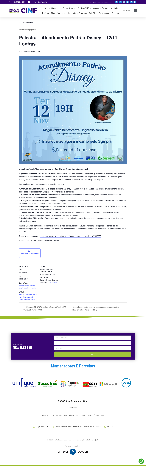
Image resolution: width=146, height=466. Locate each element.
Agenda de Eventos (100, 8)
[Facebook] (116, 2)
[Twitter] (131, 2)
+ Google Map (52, 283)
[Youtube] (127, 2)
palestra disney (24, 286)
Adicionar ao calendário (30, 253)
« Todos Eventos (26, 22)
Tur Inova (115, 13)
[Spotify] (134, 2)
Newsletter (61, 13)
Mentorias (115, 8)
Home (44, 8)
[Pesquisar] (135, 10)
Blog (53, 13)
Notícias (45, 13)
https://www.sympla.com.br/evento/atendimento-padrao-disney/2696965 (70, 236)
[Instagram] (120, 2)
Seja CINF (92, 13)
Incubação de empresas (77, 13)
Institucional (53, 8)
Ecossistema (68, 8)
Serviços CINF (83, 8)
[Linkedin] (124, 2)
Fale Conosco (104, 13)
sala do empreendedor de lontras (27, 287)
